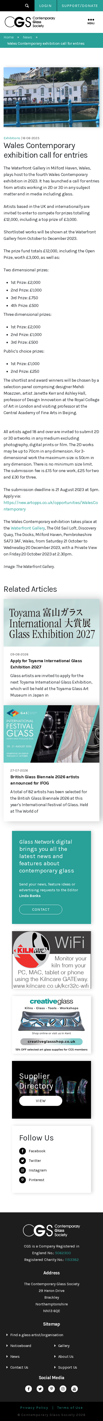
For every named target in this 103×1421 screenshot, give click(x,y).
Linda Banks (30, 895)
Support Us (67, 1367)
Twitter (35, 1160)
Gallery (63, 1345)
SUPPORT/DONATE (80, 5)
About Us (66, 1356)
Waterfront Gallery (28, 528)
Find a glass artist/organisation (36, 1335)
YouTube (74, 1388)
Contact (41, 909)
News (15, 1356)
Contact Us (19, 1367)
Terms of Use (70, 1407)
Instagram (38, 1170)
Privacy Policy (34, 1407)
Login (45, 5)
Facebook (37, 1151)
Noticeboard (20, 1345)
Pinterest (36, 1180)
